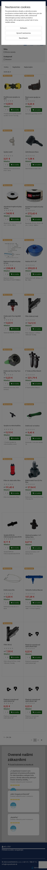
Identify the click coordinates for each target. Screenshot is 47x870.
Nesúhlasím (23, 38)
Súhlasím (23, 28)
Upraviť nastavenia (23, 33)
